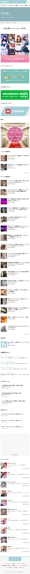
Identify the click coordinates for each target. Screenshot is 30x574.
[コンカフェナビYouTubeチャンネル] (15, 115)
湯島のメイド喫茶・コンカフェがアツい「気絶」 (18, 317)
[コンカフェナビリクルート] (15, 99)
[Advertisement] (15, 444)
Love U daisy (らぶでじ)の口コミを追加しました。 (12, 414)
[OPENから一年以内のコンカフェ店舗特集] (15, 147)
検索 (4, 5)
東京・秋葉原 (5, 388)
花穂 (8, 468)
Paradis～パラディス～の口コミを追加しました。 (12, 426)
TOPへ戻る (15, 559)
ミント (9, 485)
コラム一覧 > (26, 172)
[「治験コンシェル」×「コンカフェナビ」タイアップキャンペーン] (15, 83)
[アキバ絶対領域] (15, 48)
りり (8, 477)
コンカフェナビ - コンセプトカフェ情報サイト (15, 571)
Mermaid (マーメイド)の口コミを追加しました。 (12, 420)
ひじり (9, 542)
